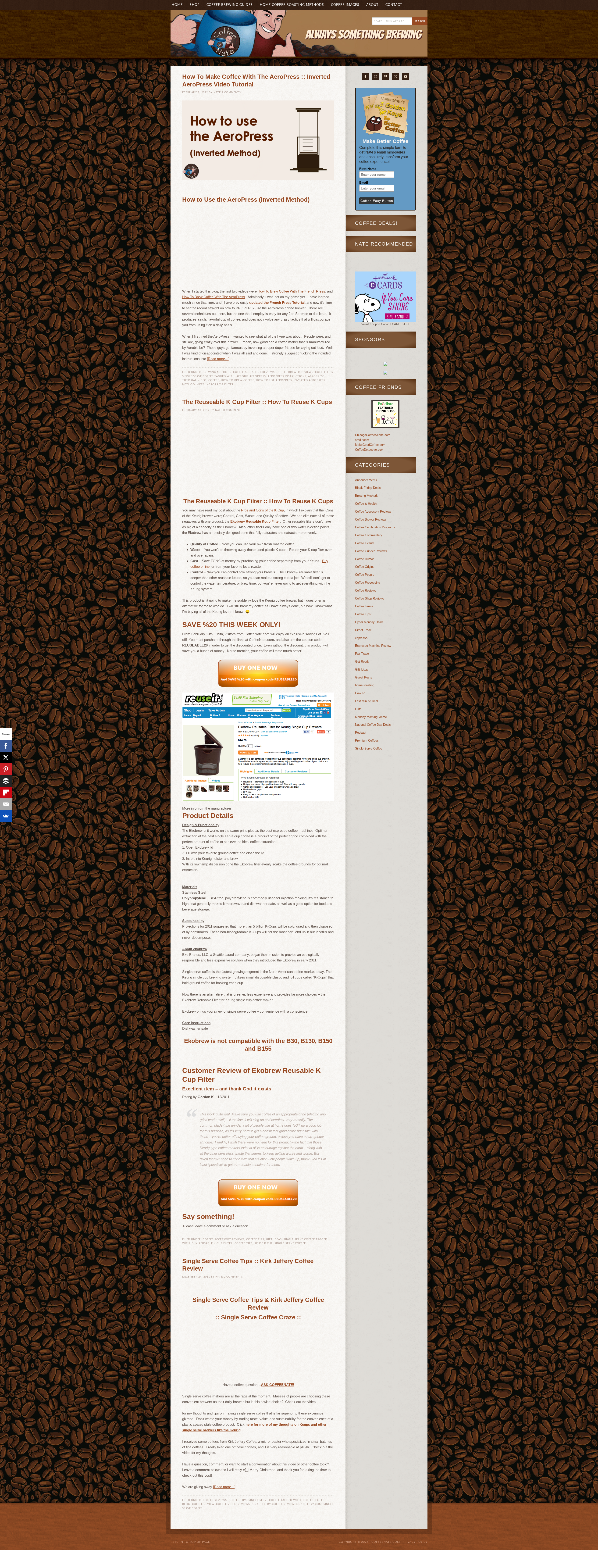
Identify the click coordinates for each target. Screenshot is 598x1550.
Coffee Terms (364, 606)
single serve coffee (290, 1243)
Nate (217, 92)
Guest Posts (363, 677)
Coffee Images (345, 5)
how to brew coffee (237, 380)
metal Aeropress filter (215, 384)
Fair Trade (362, 653)
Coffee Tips (324, 372)
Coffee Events (364, 543)
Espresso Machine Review (373, 645)
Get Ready (362, 661)
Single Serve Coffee (198, 376)
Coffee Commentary (368, 535)
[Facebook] (6, 746)
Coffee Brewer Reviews (295, 372)
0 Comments (232, 410)
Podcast (360, 732)
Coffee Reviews (215, 1500)
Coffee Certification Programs (375, 527)
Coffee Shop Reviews (369, 598)
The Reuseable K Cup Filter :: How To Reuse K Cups (257, 401)
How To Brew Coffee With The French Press (291, 291)
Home (177, 5)
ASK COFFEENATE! (277, 1385)
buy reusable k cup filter (212, 1243)
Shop (194, 5)
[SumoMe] (6, 816)
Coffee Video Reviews (233, 1504)
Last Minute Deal (366, 701)
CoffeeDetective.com (369, 449)
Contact (393, 5)
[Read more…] (218, 359)
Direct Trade (363, 630)
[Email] (6, 804)
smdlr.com (362, 440)
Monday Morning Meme (371, 717)
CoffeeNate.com (217, 40)
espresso (361, 638)
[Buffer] (6, 781)
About (370, 5)
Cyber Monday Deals (369, 622)
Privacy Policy (415, 1541)
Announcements (366, 480)
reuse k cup (263, 1243)
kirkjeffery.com (309, 1504)
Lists (358, 709)
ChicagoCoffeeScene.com (372, 435)
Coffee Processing (367, 582)
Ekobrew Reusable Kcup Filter (255, 521)
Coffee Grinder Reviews (371, 551)
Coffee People (364, 574)
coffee (213, 380)
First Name (367, 169)
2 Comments (231, 92)
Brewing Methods (217, 372)
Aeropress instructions (287, 376)
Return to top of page (190, 1541)
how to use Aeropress (274, 380)
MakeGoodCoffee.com (370, 444)
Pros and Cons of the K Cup (262, 510)
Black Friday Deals (368, 487)
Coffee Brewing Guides (229, 5)
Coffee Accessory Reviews (254, 372)
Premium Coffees (367, 740)
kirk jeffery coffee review (273, 1504)
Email (363, 182)
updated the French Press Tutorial (277, 302)
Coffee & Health (366, 503)
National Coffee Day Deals (373, 724)
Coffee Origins (364, 566)
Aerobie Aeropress (251, 376)
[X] (6, 757)
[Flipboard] (6, 792)
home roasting (364, 685)
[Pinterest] (6, 769)
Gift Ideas (274, 1239)
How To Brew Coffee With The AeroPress (213, 297)
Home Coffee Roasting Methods (292, 5)
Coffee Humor (364, 559)
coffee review (203, 1504)
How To (360, 693)
